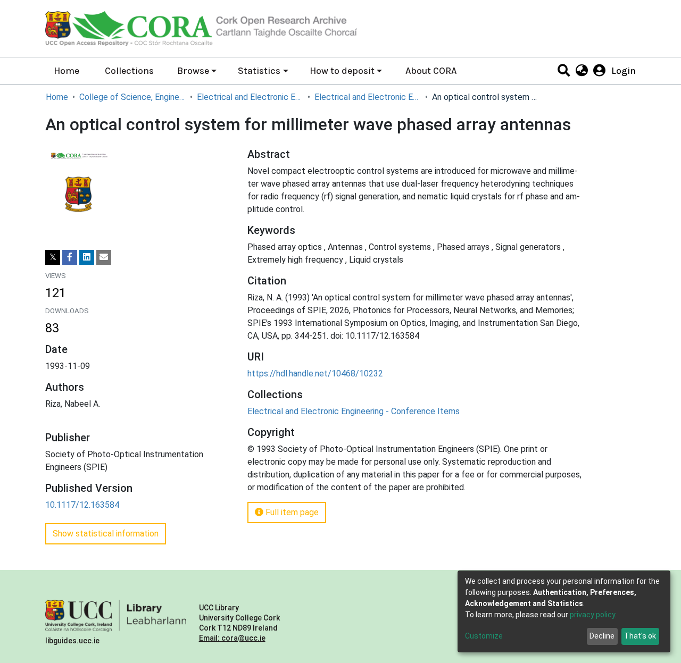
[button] (581, 71)
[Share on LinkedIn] (86, 257)
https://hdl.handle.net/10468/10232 (315, 373)
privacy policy (592, 614)
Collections (129, 70)
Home (66, 70)
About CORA (430, 70)
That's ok (640, 636)
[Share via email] (103, 257)
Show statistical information (106, 533)
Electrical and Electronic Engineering (250, 97)
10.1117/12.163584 (82, 505)
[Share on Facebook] (69, 257)
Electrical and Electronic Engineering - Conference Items (367, 97)
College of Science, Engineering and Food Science (132, 97)
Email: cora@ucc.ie (232, 638)
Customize (484, 636)
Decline (601, 636)
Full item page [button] (291, 512)
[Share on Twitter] (52, 257)
